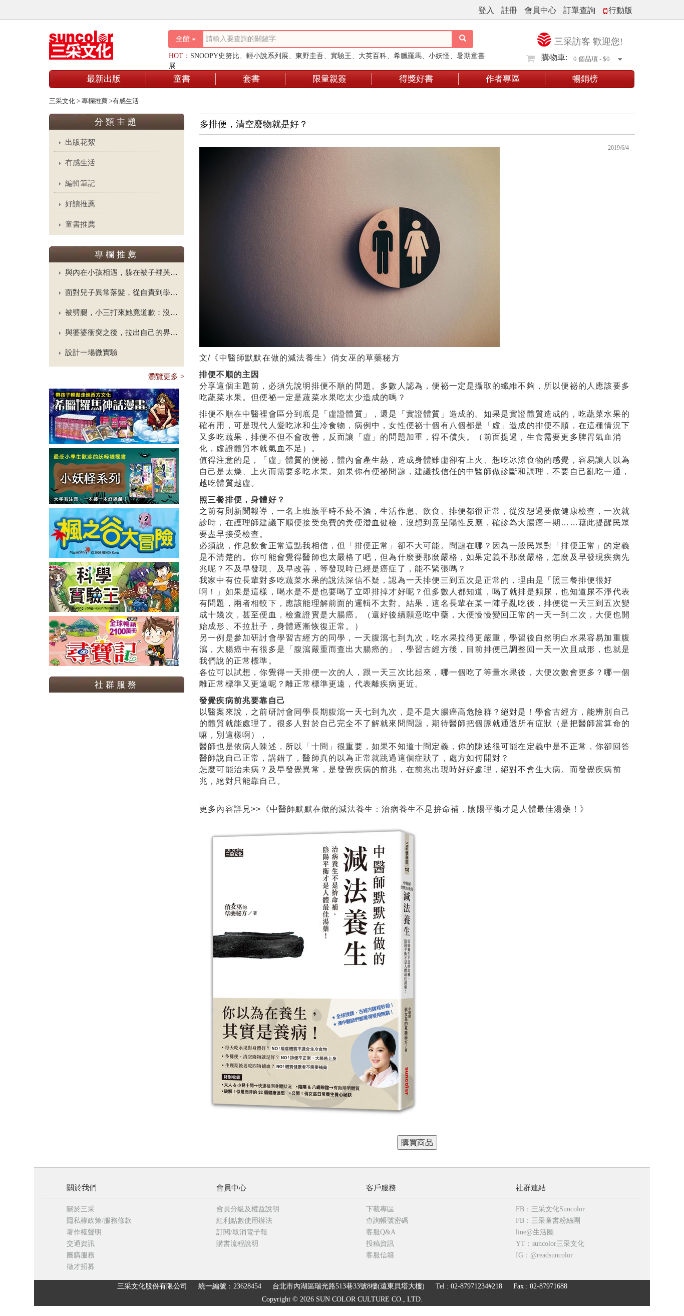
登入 (486, 10)
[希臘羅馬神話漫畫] (114, 416)
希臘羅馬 (408, 56)
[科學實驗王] (114, 586)
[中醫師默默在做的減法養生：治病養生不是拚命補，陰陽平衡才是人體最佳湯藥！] (417, 1142)
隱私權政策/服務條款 (99, 1220)
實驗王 (341, 56)
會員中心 (540, 10)
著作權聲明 (84, 1232)
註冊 (509, 10)
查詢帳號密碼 (387, 1220)
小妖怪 (439, 56)
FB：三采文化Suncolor (550, 1209)
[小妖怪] (114, 475)
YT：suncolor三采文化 (550, 1243)
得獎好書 (416, 79)
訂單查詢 (579, 10)
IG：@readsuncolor (544, 1255)
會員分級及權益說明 (247, 1209)
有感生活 (80, 163)
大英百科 (373, 56)
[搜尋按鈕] (462, 39)
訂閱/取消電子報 (241, 1232)
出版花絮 (80, 142)
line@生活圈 (535, 1232)
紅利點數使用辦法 (244, 1220)
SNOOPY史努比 (214, 56)
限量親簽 (329, 79)
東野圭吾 (309, 56)
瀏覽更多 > (166, 377)
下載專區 (380, 1209)
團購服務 (81, 1255)
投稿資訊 (380, 1243)
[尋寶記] (114, 640)
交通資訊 (81, 1243)
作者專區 (503, 79)
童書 (181, 79)
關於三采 (81, 1209)
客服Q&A (381, 1232)
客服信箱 (380, 1255)
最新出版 (104, 79)
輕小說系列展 (267, 56)
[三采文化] (98, 42)
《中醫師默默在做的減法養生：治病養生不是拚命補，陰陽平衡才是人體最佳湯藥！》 (425, 809)
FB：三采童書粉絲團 (548, 1220)
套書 (251, 79)
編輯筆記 (80, 183)
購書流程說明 (237, 1243)
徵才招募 (81, 1266)
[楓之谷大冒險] (114, 532)
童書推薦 (80, 224)
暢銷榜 (585, 79)
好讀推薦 (80, 204)
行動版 (620, 10)
